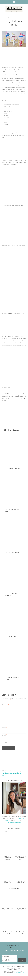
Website (4, 742)
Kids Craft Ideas (17, 17)
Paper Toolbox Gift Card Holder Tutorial (7, 397)
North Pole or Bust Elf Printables (20, 932)
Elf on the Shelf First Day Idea (20, 909)
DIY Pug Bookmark (11, 636)
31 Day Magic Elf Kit (12, 968)
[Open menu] (14, 2)
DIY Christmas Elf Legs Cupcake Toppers (7, 933)
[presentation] (14, 450)
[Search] (21, 831)
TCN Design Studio (19, 972)
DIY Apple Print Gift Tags (12, 468)
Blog (12, 17)
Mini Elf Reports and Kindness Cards (7, 909)
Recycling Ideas (6, 387)
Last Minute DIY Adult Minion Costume (7, 858)
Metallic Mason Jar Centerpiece (20, 396)
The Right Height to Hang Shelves (20, 881)
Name (4, 727)
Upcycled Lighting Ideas (12, 552)
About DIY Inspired (14, 969)
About (19, 968)
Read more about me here (14, 822)
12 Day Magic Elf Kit (8, 966)
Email (4, 735)
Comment (5, 705)
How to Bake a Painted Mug (7, 881)
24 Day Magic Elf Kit (19, 966)
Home (8, 17)
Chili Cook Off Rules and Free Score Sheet (20, 858)
